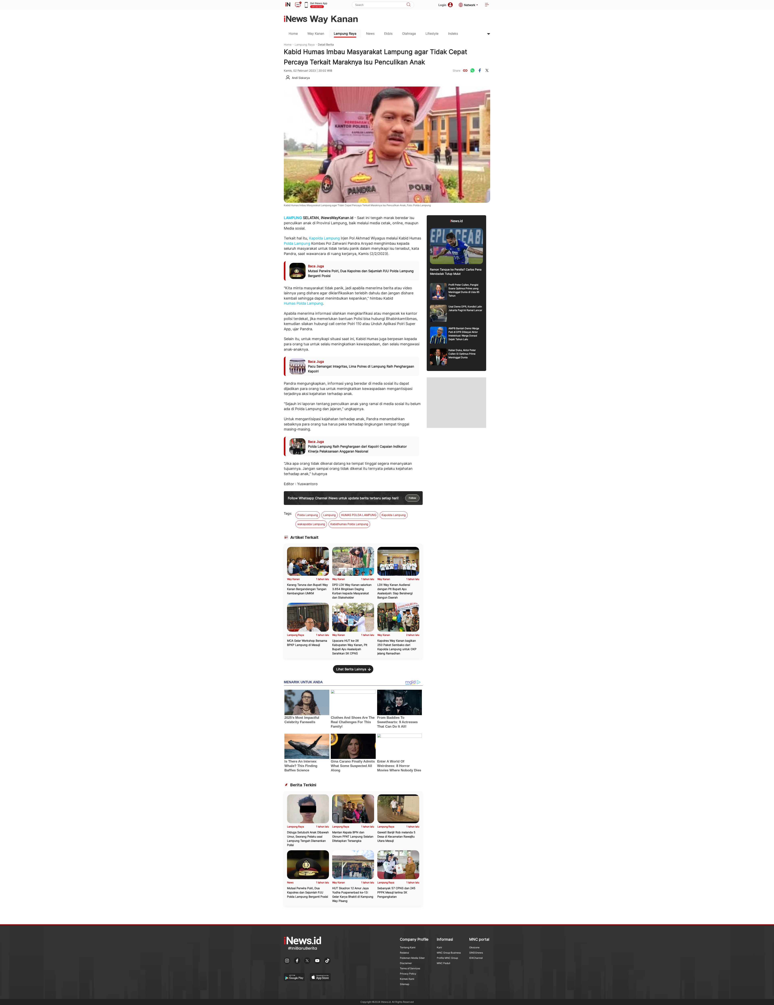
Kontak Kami (407, 978)
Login (442, 5)
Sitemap (404, 984)
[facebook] (479, 70)
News (370, 33)
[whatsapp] (472, 70)
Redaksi (404, 952)
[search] (408, 5)
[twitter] (487, 70)
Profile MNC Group (447, 957)
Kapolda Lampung (324, 238)
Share (456, 70)
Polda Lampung (297, 243)
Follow (412, 498)
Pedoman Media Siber (412, 957)
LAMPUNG (293, 218)
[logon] (288, 4)
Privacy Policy (408, 973)
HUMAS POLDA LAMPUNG (358, 515)
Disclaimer (406, 963)
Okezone (474, 947)
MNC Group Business (449, 952)
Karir (439, 947)
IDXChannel (476, 957)
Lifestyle (431, 33)
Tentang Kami (407, 947)
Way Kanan (315, 33)
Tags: (288, 513)
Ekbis (388, 33)
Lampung (329, 515)
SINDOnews (476, 952)
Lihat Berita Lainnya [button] (351, 669)
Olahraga (409, 33)
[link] (465, 70)
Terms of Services (410, 968)
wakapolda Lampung (311, 524)
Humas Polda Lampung (303, 303)
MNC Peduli (443, 963)
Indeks (453, 33)
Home (293, 33)
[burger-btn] (487, 4)
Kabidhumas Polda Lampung (349, 524)
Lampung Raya (345, 33)
